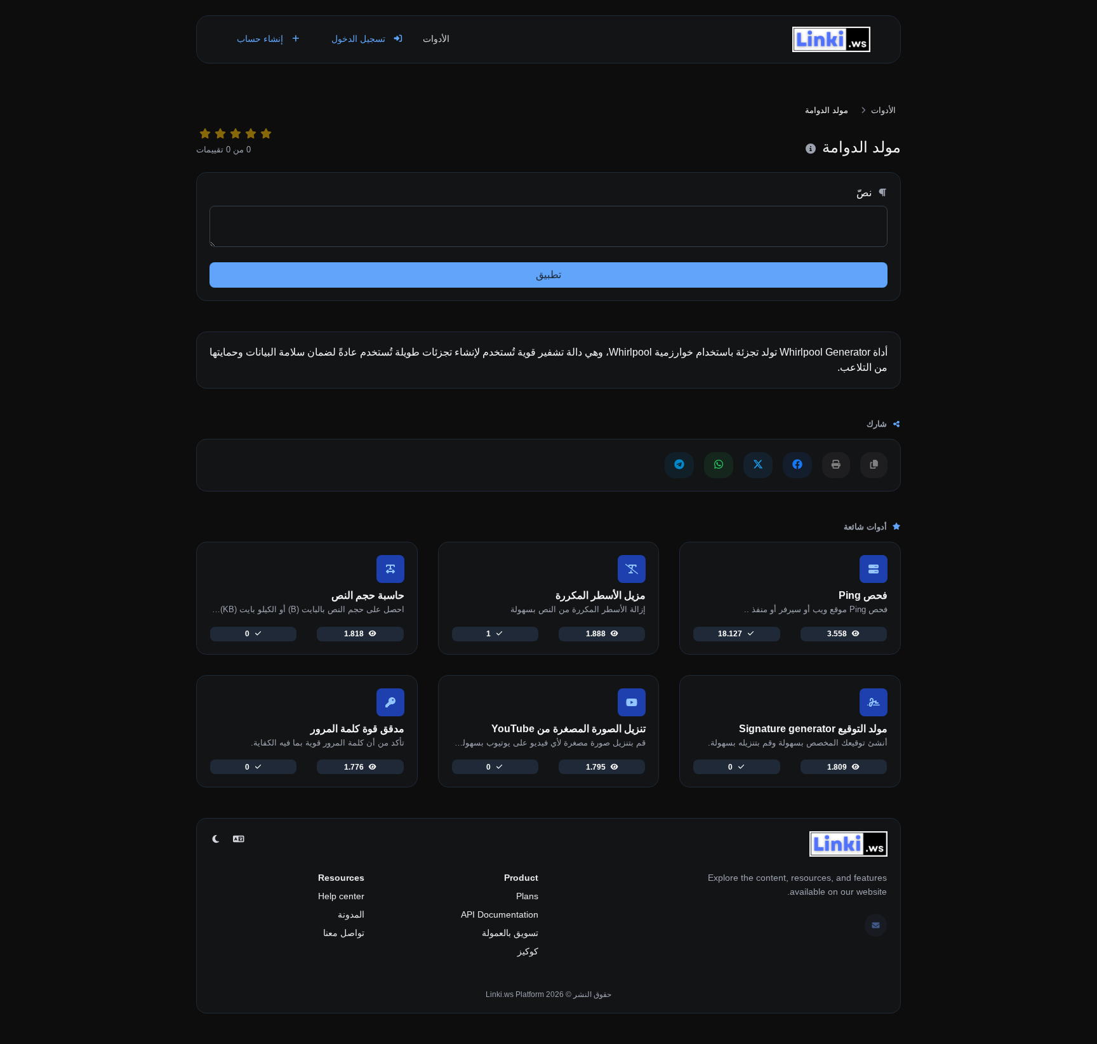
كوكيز (527, 951)
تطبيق (548, 274)
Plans (527, 896)
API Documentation (499, 914)
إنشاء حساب (261, 39)
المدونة (351, 914)
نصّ (865, 192)
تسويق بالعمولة (510, 933)
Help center (341, 896)
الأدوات (436, 39)
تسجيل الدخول (359, 39)
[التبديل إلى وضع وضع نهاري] (215, 839)
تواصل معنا (343, 933)
